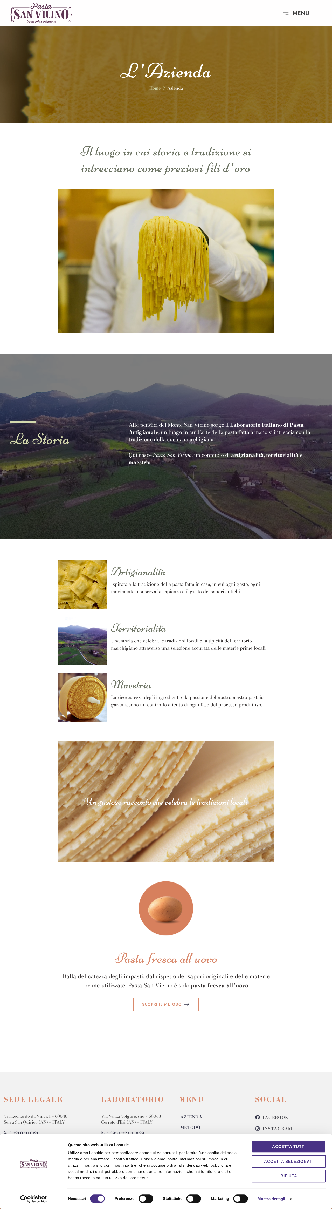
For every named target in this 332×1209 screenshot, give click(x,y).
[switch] (146, 1198)
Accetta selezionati (289, 1161)
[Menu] (285, 13)
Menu (301, 13)
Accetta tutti (289, 1146)
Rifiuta (288, 1176)
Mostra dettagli (271, 1199)
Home (155, 88)
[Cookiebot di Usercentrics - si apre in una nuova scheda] (33, 1199)
